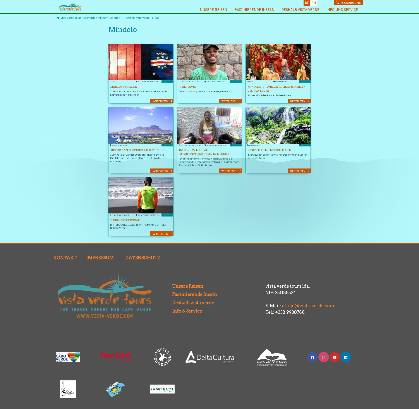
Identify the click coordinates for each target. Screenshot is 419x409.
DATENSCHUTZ (142, 257)
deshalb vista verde (300, 9)
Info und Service (342, 9)
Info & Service (185, 311)
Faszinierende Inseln (254, 9)
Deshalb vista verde (188, 302)
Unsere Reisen (213, 9)
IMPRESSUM (100, 257)
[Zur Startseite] (76, 7)
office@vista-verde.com (308, 305)
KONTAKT (65, 257)
